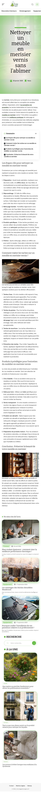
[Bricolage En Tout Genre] (14, 4)
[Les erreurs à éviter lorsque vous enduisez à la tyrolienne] (20, 745)
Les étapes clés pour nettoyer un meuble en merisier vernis (19, 139)
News (29, 81)
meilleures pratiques (16, 117)
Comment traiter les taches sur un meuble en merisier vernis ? (20, 144)
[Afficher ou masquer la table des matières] (26, 133)
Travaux (6, 546)
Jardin (5, 683)
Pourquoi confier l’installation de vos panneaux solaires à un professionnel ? (18, 627)
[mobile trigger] (3, 4)
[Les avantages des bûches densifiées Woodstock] (20, 570)
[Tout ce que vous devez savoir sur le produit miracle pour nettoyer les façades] (20, 706)
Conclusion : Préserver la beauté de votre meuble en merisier (18, 155)
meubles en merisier (9, 115)
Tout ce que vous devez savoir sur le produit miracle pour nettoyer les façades (18, 726)
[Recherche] (32, 4)
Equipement (7, 584)
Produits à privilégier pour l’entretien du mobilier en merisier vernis (18, 150)
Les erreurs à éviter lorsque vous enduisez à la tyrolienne (19, 765)
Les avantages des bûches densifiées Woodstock (17, 589)
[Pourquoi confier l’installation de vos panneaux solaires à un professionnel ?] (20, 608)
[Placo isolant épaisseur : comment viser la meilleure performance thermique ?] (20, 532)
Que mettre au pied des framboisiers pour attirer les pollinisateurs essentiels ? (17, 687)
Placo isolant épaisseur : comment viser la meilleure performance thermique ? (19, 550)
